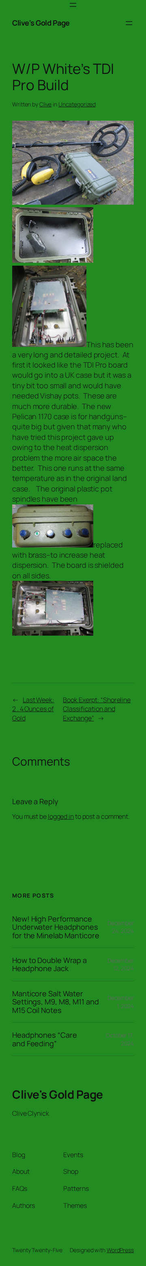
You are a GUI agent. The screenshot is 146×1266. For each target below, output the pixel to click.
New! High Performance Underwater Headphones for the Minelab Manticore (55, 927)
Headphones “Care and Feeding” (44, 1039)
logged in (61, 816)
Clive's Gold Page (41, 23)
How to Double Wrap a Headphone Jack (49, 964)
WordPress (120, 1250)
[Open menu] (73, 5)
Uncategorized (77, 104)
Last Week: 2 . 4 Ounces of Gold (33, 709)
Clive (45, 104)
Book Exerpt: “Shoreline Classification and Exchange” (97, 709)
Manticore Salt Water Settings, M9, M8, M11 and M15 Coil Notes (55, 1001)
